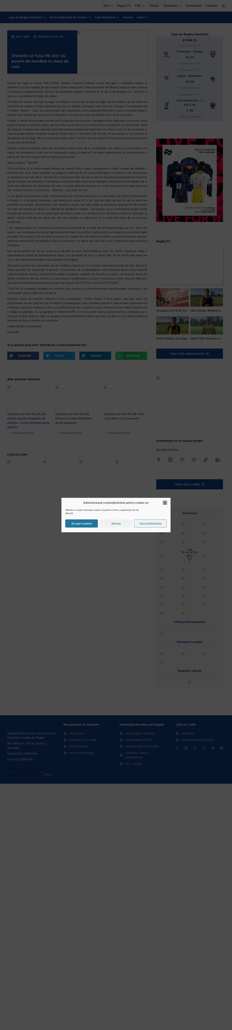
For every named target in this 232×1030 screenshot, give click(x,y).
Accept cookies (81, 523)
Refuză (116, 523)
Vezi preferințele (150, 523)
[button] (165, 503)
